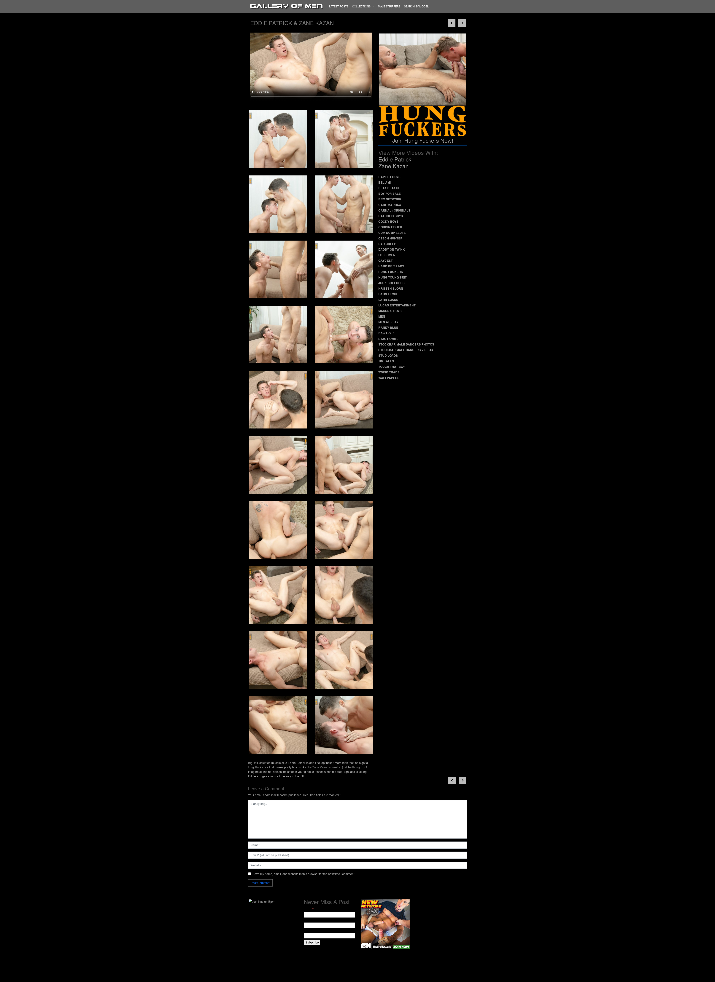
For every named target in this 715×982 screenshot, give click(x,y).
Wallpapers (388, 378)
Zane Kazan (393, 166)
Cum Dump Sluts (392, 233)
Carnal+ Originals (394, 210)
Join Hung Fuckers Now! (422, 140)
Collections (361, 6)
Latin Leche (388, 294)
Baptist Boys (389, 177)
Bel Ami (384, 182)
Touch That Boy (391, 366)
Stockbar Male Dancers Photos (406, 344)
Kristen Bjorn (390, 288)
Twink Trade (389, 372)
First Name (311, 920)
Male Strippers (389, 6)
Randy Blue (388, 327)
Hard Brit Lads (391, 266)
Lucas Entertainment (397, 305)
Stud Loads (388, 355)
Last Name (311, 930)
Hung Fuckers (390, 272)
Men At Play (388, 322)
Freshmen (386, 255)
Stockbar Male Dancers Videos (405, 350)
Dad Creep (387, 244)
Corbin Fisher (390, 227)
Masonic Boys (390, 311)
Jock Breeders (391, 283)
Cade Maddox (389, 205)
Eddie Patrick (394, 159)
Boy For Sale (389, 193)
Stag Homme (388, 339)
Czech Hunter (390, 238)
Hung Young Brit (392, 277)
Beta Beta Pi (388, 188)
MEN (381, 316)
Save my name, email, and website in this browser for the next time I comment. (303, 874)
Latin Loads (388, 300)
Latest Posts (338, 6)
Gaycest (385, 260)
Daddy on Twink (391, 249)
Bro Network (389, 199)
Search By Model (416, 6)
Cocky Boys (388, 221)
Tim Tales (386, 361)
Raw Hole (386, 333)
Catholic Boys (390, 216)
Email (309, 909)
